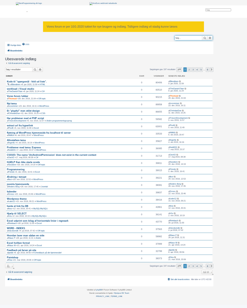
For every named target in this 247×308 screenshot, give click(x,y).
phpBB (99, 290)
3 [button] (193, 69)
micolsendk (13, 231)
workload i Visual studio (20, 88)
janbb (10, 253)
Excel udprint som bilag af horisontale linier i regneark (37, 220)
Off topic (42, 98)
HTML (42, 84)
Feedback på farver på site (21, 250)
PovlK (11, 128)
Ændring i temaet (16, 177)
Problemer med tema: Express (24, 147)
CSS (43, 113)
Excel (36, 128)
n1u (10, 216)
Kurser (22, 12)
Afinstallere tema (16, 140)
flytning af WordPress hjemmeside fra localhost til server (39, 132)
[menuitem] (25, 44)
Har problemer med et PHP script (25, 118)
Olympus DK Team (121, 293)
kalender (11, 191)
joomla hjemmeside (18, 184)
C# (43, 91)
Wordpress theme (17, 198)
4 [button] (197, 69)
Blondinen (16, 84)
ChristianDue (14, 113)
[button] (179, 69)
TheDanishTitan (15, 91)
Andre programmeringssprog (59, 121)
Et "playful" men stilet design (23, 110)
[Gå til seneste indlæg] (180, 81)
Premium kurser (38, 12)
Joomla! (44, 186)
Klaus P (11, 238)
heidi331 (12, 150)
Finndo (11, 172)
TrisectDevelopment (17, 121)
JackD (11, 157)
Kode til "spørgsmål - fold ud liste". (27, 81)
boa (10, 208)
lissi (10, 179)
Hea (10, 260)
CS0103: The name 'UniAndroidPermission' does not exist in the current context (51, 155)
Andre (38, 238)
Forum (64, 12)
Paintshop (12, 257)
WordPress (44, 106)
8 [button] (207, 69)
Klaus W (12, 245)
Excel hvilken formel (18, 243)
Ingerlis (11, 143)
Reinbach (12, 223)
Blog (74, 12)
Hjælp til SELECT (17, 213)
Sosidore (12, 165)
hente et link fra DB (17, 206)
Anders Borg (14, 186)
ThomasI (12, 98)
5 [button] (201, 69)
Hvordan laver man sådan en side (25, 235)
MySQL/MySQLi (40, 208)
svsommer (13, 106)
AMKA (11, 135)
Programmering (16, 169)
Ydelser (53, 12)
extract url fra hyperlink (20, 125)
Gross (11, 194)
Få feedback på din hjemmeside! (47, 253)
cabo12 (11, 201)
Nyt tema (12, 103)
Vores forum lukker (17, 96)
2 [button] (189, 69)
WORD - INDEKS (16, 228)
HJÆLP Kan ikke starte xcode (23, 162)
